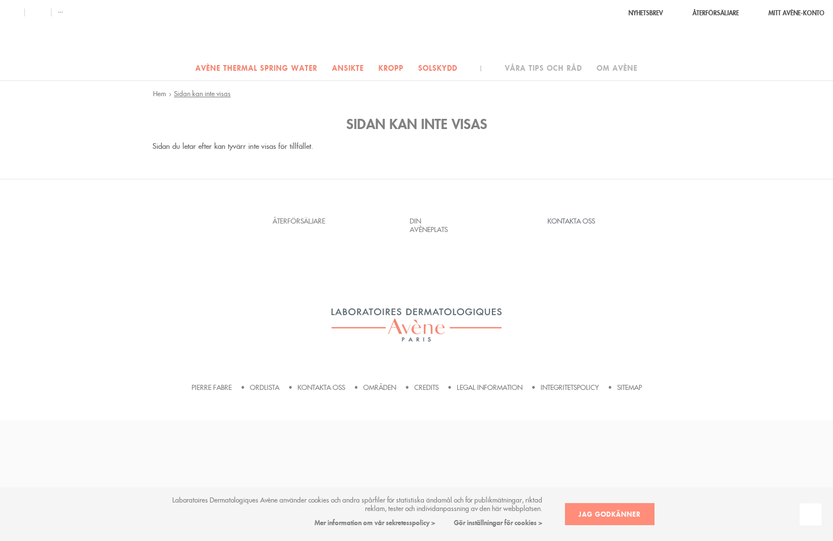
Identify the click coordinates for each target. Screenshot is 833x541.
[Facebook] (13, 12)
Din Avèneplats (429, 225)
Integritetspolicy (570, 387)
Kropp (391, 68)
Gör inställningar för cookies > (498, 522)
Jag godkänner (610, 514)
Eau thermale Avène (416, 29)
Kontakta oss (571, 221)
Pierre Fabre (212, 387)
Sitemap (629, 387)
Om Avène (617, 68)
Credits (426, 387)
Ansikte (348, 68)
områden (379, 387)
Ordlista (264, 387)
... (60, 10)
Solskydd (437, 68)
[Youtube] (37, 12)
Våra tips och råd (543, 68)
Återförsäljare (296, 221)
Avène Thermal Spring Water (256, 68)
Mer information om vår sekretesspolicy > (374, 522)
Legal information (489, 387)
